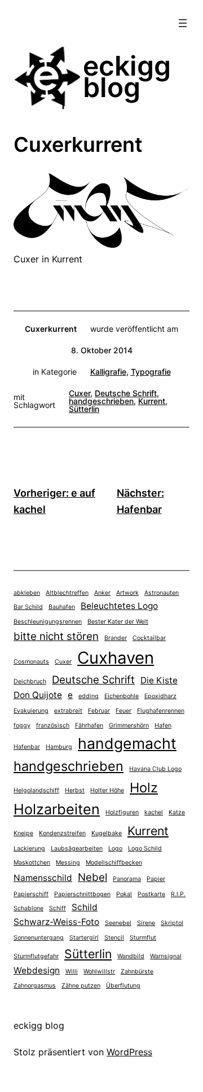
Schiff (57, 908)
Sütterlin (84, 409)
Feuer (123, 710)
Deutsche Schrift (126, 393)
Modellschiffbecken (114, 862)
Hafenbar (27, 747)
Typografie (151, 371)
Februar (99, 710)
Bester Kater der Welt (117, 621)
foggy (22, 725)
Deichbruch (30, 681)
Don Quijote (38, 695)
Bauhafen (61, 607)
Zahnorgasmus (35, 985)
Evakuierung (31, 710)
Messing (68, 862)
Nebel (92, 877)
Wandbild (130, 956)
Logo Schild (145, 848)
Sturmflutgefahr (36, 956)
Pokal (124, 894)
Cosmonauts (31, 661)
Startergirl (84, 937)
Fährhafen (89, 725)
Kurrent (151, 401)
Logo (115, 848)
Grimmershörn (129, 725)
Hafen (163, 725)
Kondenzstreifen (62, 833)
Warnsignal (166, 956)
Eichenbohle (121, 696)
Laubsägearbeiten (77, 848)
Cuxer (79, 393)
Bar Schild (28, 607)
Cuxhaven (115, 658)
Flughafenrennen (160, 710)
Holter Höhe (107, 790)
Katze (177, 812)
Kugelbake (106, 833)
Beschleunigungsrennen (48, 621)
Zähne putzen (80, 985)
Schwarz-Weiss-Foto (56, 921)
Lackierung (29, 848)
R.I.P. (178, 894)
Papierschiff (31, 894)
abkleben (27, 593)
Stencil (114, 937)
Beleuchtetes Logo (119, 605)
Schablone (28, 908)
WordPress (129, 1052)
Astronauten (161, 593)
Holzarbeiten (57, 809)
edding (88, 696)
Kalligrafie (108, 371)
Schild (85, 907)
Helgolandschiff (36, 790)
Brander (115, 638)
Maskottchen (32, 862)
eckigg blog (127, 76)
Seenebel (118, 923)
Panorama (127, 879)
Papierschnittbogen (82, 894)
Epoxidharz (160, 696)
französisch (52, 725)
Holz (144, 787)
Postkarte (151, 894)
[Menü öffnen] (182, 23)
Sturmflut (143, 937)
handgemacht (127, 743)
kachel (153, 812)
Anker (102, 593)
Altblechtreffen (67, 593)
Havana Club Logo (155, 769)
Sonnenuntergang (39, 937)
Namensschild (43, 877)
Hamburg (59, 747)
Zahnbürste (137, 971)
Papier (156, 879)
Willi (71, 971)
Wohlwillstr (99, 971)
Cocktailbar (149, 638)
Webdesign (37, 970)
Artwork (127, 593)
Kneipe (23, 833)
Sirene (146, 923)
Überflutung (123, 985)
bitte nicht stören (56, 636)
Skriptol (172, 923)
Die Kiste (159, 680)
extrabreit (68, 710)
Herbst (75, 790)
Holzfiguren (122, 812)
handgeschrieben (101, 401)
